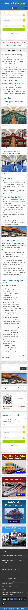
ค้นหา (2, 366)
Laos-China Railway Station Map (10, 569)
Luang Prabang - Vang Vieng (9, 586)
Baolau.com (22, 276)
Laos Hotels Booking (7, 572)
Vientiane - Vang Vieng (8, 581)
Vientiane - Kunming (7, 583)
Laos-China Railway (14, 50)
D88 (18, 205)
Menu (15, 8)
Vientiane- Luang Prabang (9, 578)
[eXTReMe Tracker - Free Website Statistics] (3, 604)
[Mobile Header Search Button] (26, 8)
